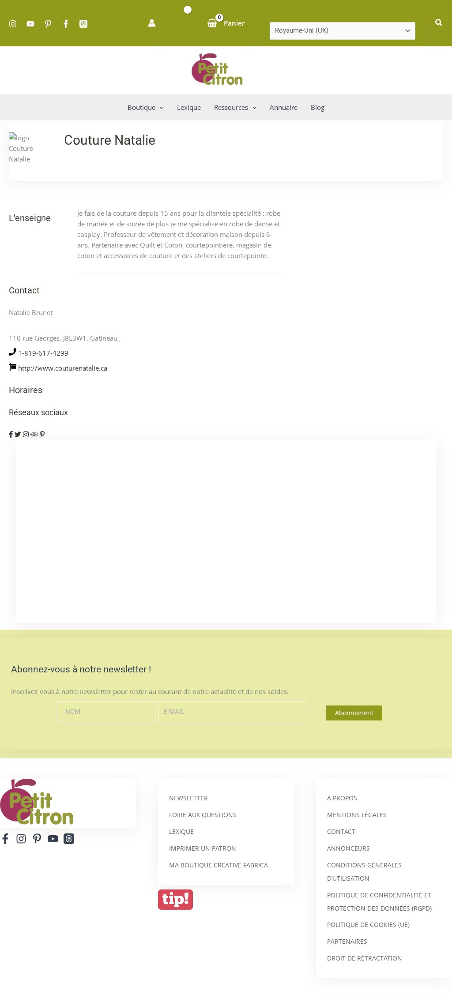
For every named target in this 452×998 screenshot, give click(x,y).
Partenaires (347, 941)
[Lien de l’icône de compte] (152, 23)
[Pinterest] (48, 24)
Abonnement (354, 713)
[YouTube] (30, 24)
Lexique (181, 831)
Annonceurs (348, 848)
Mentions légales (357, 814)
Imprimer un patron (202, 848)
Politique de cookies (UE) (368, 924)
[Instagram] (13, 24)
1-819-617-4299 (43, 353)
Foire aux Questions (203, 814)
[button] (439, 23)
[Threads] (83, 24)
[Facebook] (66, 24)
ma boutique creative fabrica (218, 865)
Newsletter (188, 798)
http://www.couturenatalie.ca (62, 368)
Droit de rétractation (364, 958)
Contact (341, 831)
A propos (342, 798)
